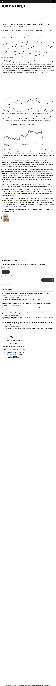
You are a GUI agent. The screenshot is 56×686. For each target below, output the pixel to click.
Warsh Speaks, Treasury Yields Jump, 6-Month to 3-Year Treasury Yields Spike (26, 303)
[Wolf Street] (13, 8)
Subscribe (5, 272)
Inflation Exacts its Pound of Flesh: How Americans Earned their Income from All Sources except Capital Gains (27, 323)
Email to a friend (5, 284)
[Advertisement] (28, 17)
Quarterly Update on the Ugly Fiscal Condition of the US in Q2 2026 (23, 313)
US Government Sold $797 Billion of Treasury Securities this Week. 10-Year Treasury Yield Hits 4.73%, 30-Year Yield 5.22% (25, 294)
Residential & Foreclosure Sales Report (25, 111)
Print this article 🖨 (48, 280)
